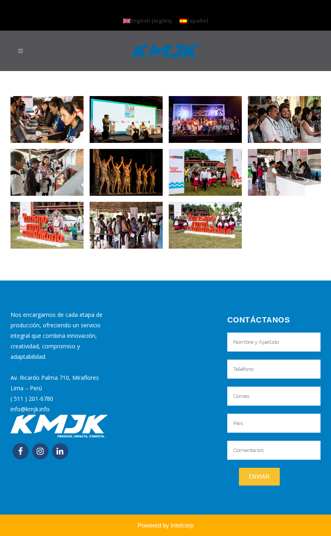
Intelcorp (182, 525)
